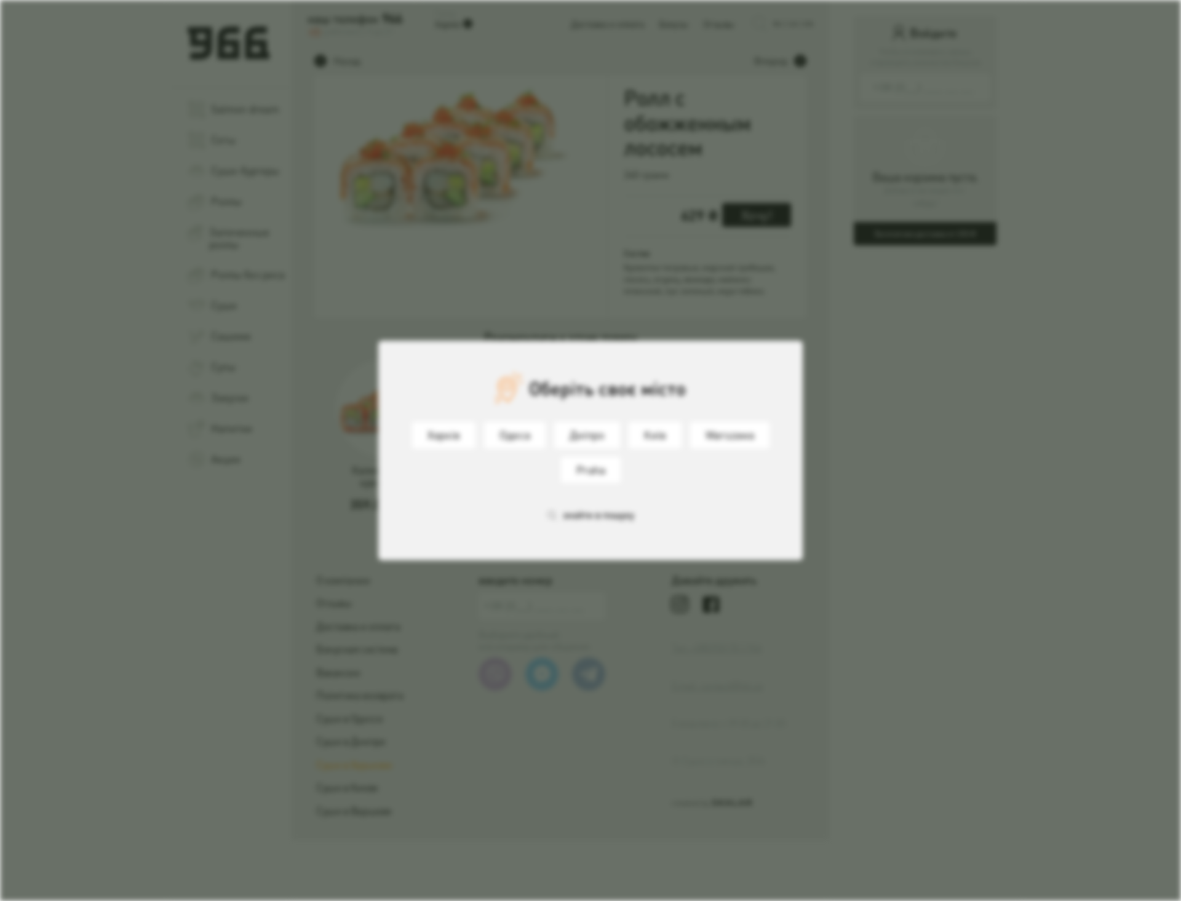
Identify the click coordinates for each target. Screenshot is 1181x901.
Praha (590, 469)
